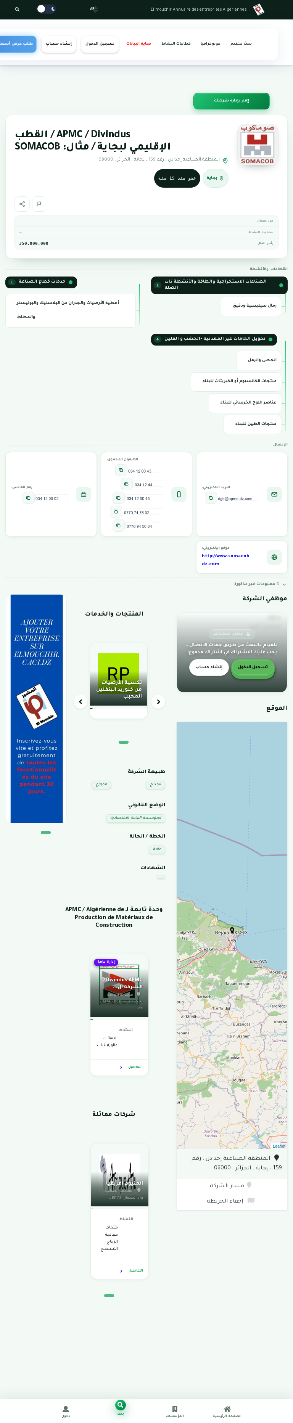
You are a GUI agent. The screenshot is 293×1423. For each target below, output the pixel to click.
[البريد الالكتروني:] (211, 498)
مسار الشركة (227, 1186)
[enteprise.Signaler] (39, 204)
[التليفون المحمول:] (121, 470)
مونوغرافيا (211, 44)
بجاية (212, 178)
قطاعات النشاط (176, 44)
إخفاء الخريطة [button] (226, 1202)
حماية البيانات (138, 44)
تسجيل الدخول (99, 44)
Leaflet (279, 1146)
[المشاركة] (22, 204)
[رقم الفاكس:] (29, 498)
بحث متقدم (241, 44)
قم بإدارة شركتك (230, 101)
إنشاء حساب (58, 44)
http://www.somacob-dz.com (227, 560)
